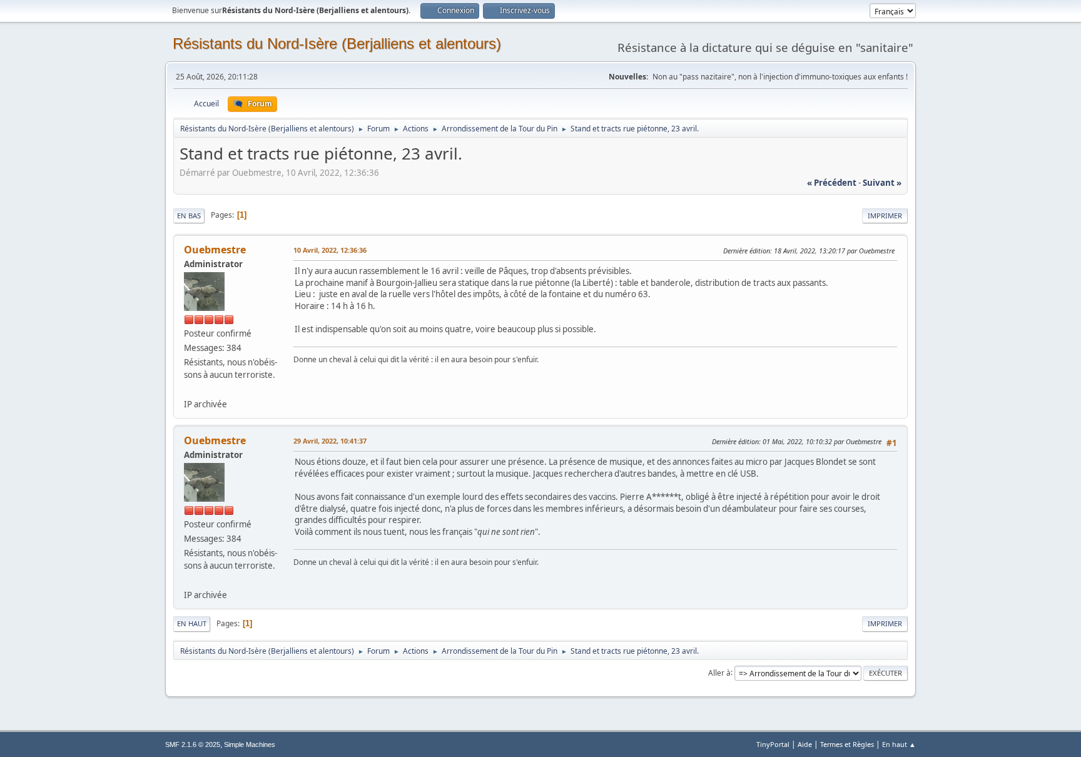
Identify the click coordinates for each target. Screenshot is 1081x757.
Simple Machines (249, 744)
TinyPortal (772, 744)
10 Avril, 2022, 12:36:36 (330, 250)
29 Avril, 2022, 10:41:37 (330, 440)
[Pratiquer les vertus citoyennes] (189, 389)
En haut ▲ (899, 744)
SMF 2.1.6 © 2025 (192, 744)
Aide (805, 744)
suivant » (882, 182)
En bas (189, 215)
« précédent (831, 182)
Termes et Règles (847, 744)
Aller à (719, 672)
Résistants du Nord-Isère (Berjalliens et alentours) (337, 43)
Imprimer (885, 215)
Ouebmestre (215, 250)
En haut (191, 623)
